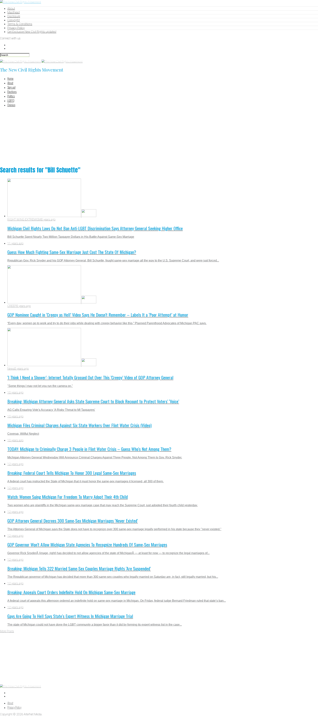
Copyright (13, 20)
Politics (11, 96)
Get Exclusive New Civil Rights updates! (31, 31)
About (11, 8)
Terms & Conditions (19, 24)
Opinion (11, 105)
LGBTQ (10, 100)
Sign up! (11, 87)
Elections (12, 92)
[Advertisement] (159, 136)
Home (10, 78)
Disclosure (13, 16)
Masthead (13, 12)
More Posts (7, 631)
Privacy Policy (16, 28)
